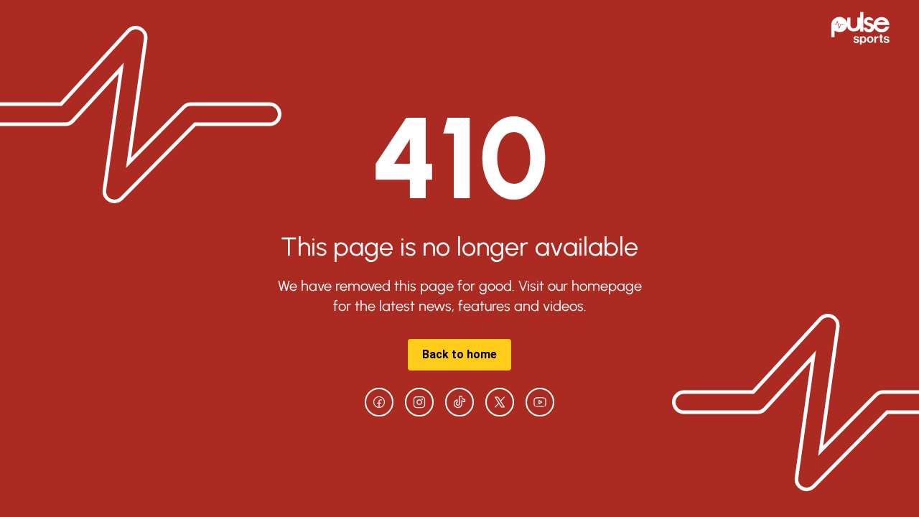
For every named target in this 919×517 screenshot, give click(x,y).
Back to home (459, 354)
